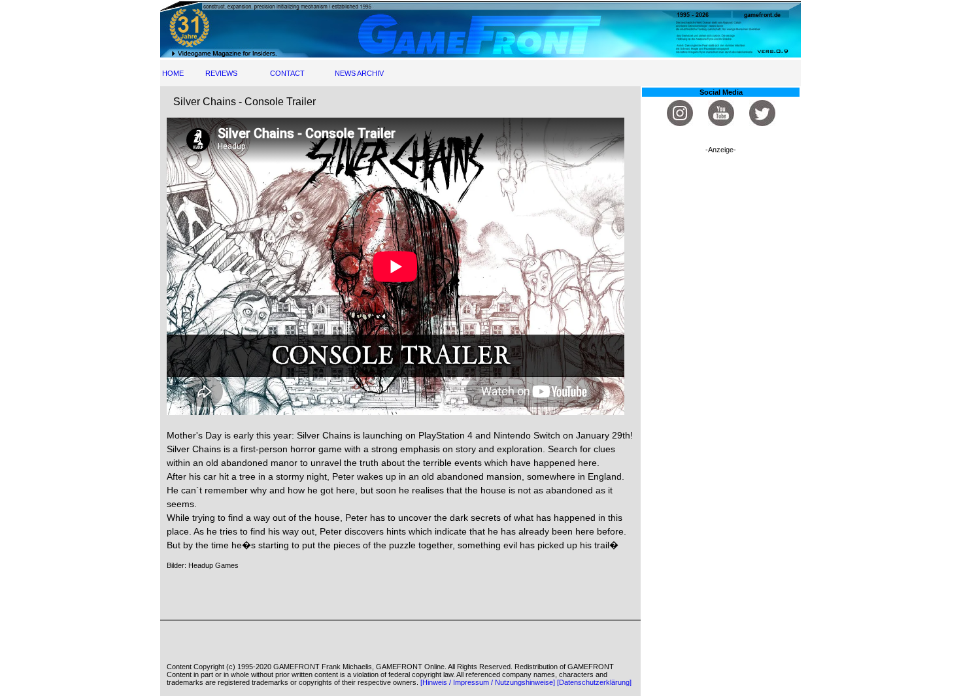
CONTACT (287, 73)
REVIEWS (221, 73)
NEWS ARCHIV (359, 73)
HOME (173, 73)
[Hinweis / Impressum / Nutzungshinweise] (487, 682)
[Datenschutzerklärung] (594, 682)
